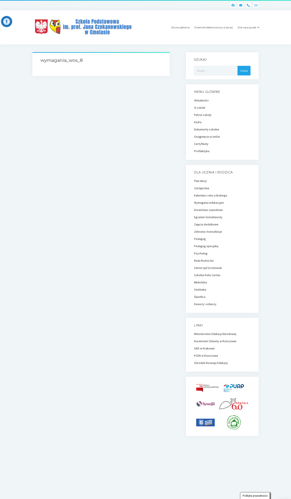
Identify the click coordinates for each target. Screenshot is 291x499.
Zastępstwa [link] (201, 188)
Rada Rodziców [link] (204, 260)
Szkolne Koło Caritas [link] (207, 275)
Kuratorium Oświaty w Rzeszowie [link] (215, 341)
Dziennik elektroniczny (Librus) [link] (213, 27)
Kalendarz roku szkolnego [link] (210, 195)
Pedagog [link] (200, 239)
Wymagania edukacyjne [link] (209, 203)
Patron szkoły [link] (203, 115)
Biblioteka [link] (200, 282)
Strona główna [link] (180, 27)
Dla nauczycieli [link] (247, 27)
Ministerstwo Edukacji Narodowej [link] (215, 334)
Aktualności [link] (201, 100)
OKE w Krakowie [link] (204, 348)
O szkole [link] (199, 108)
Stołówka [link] (200, 289)
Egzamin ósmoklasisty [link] (208, 217)
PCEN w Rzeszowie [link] (206, 356)
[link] (6, 21)
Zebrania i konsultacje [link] (208, 232)
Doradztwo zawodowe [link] (208, 210)
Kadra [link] (198, 122)
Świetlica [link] (199, 297)
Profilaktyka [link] (201, 151)
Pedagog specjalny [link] (206, 246)
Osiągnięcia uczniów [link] (207, 136)
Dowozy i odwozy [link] (205, 304)
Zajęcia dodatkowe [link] (206, 224)
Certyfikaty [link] (201, 144)
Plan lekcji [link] (200, 181)
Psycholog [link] (200, 253)
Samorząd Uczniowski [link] (208, 268)
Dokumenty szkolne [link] (206, 129)
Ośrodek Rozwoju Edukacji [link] (211, 363)
